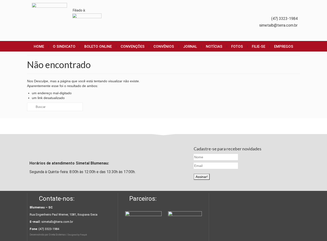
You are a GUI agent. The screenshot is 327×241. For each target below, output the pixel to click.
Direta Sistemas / (58, 234)
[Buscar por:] (55, 107)
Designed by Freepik (77, 235)
